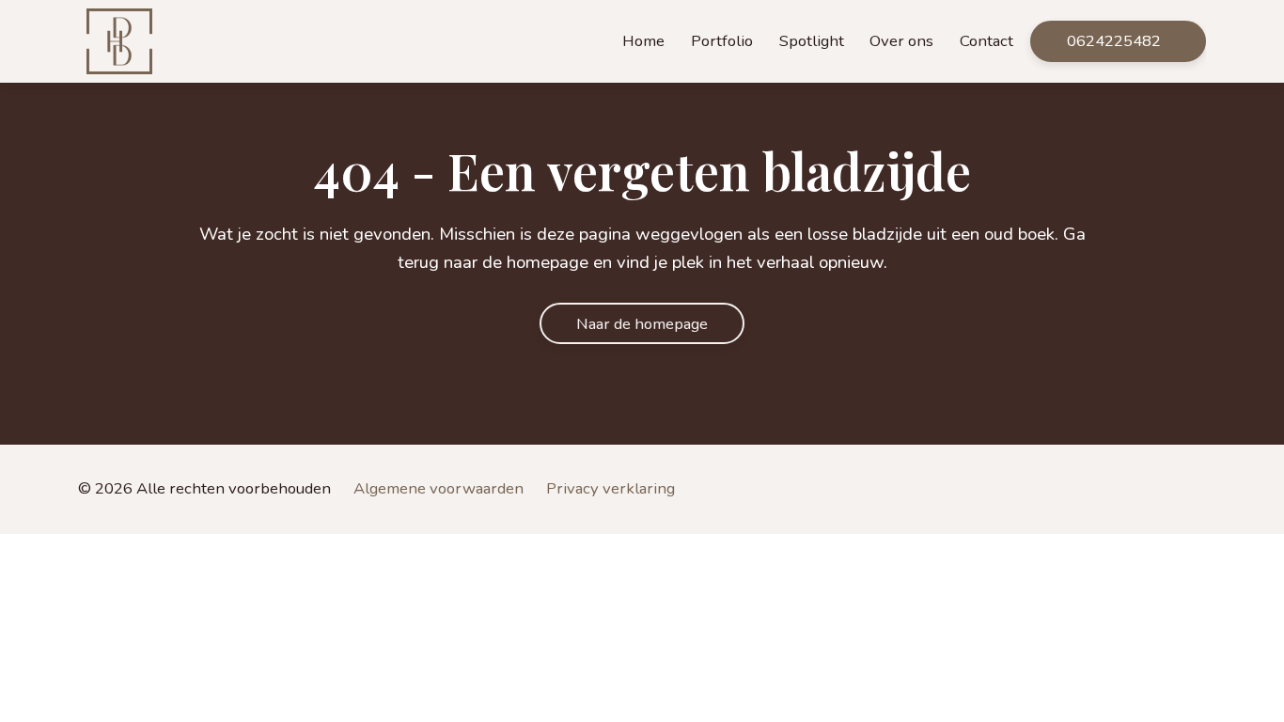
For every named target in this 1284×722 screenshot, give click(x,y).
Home (643, 41)
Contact (986, 41)
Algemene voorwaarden (438, 488)
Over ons (901, 41)
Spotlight (811, 41)
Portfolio (722, 41)
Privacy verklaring (610, 488)
